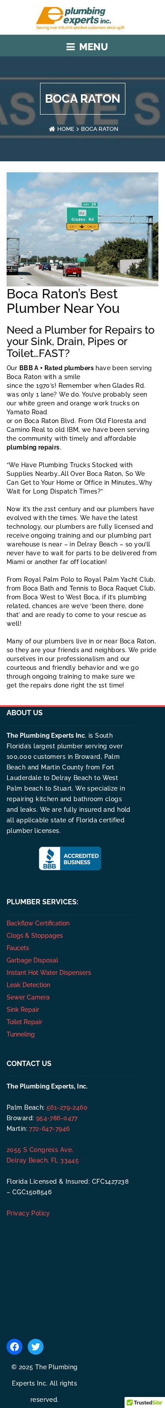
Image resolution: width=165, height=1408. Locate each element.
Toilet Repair (24, 1021)
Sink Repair (23, 1009)
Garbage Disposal (32, 960)
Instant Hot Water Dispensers (49, 972)
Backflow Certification (38, 923)
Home (65, 129)
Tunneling (21, 1034)
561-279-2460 (67, 1107)
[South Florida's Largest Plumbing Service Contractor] (82, 16)
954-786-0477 (57, 1118)
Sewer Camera (28, 997)
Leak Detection (28, 984)
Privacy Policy (28, 1213)
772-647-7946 (49, 1128)
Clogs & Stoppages (35, 935)
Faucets (18, 947)
